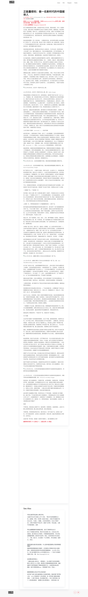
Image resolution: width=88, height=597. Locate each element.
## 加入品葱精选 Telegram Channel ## (34, 25)
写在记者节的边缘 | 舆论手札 (35, 515)
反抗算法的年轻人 (32, 559)
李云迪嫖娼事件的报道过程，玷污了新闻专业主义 (41, 529)
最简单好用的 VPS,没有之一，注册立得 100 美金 (37, 421)
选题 (24, 18)
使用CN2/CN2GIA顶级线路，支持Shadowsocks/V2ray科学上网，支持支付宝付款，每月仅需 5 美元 (43, 22)
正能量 (54, 17)
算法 (64, 17)
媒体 (49, 17)
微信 (59, 17)
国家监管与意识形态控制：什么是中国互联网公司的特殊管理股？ (44, 545)
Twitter (75, 2)
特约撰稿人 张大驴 (29, 17)
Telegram (69, 2)
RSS (64, 2)
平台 (61, 17)
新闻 (52, 17)
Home (58, 2)
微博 (47, 17)
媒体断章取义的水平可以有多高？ (37, 572)
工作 (57, 17)
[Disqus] (44, 450)
